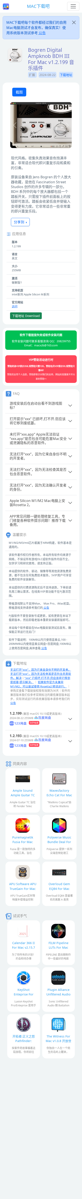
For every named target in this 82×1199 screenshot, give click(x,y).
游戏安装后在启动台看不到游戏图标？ (36, 405)
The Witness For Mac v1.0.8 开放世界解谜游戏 (58, 1040)
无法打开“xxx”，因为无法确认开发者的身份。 (38, 487)
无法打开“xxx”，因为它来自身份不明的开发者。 (38, 456)
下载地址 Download (26, 316)
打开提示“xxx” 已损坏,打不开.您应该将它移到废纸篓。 (38, 420)
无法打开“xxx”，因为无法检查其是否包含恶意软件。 (38, 471)
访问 (14, 306)
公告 (42, 32)
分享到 (19, 222)
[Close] (74, 22)
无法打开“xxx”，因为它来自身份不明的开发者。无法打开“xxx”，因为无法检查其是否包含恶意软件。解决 (40, 674)
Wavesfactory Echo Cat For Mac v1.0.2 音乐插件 (59, 795)
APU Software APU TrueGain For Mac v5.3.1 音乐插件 (22, 888)
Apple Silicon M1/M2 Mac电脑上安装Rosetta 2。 (37, 502)
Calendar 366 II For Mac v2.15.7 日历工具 (23, 947)
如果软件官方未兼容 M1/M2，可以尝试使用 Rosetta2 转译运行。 (38, 684)
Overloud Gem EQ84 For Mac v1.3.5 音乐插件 (59, 888)
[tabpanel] (41, 125)
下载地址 (66, 75)
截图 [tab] (19, 92)
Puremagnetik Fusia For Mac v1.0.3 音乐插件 (22, 842)
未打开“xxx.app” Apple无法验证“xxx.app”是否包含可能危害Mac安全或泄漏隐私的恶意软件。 (38, 438)
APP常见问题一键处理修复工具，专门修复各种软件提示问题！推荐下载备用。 (38, 520)
